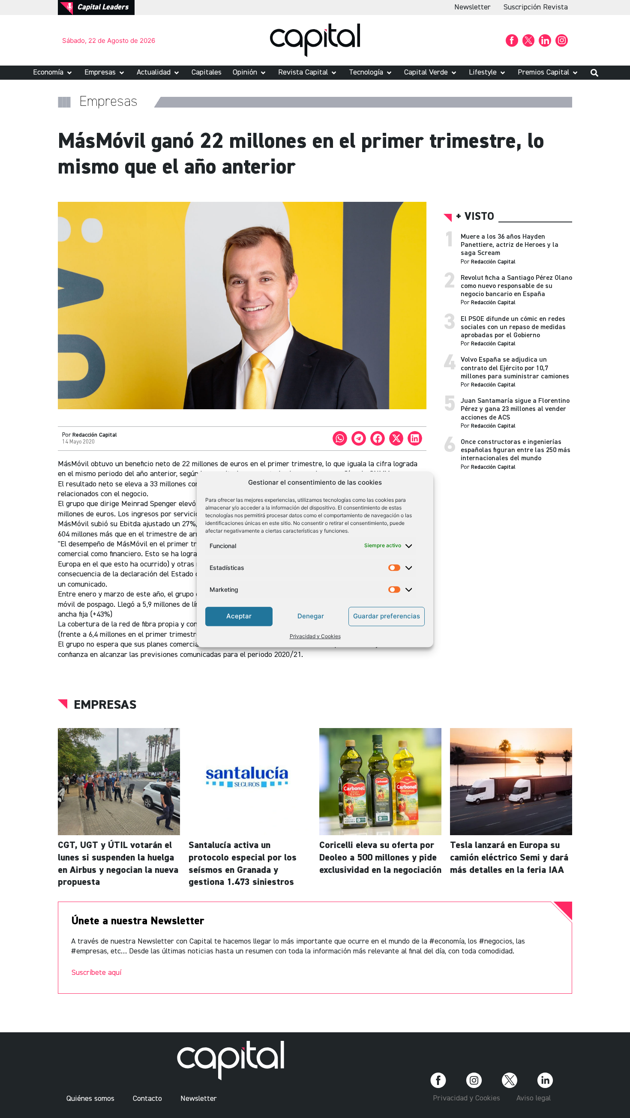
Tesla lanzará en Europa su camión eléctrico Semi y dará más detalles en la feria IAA (509, 858)
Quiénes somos (90, 1099)
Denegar (310, 616)
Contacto (147, 1099)
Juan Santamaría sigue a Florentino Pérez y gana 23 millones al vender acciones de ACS (515, 409)
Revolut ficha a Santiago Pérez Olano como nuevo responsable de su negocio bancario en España (516, 286)
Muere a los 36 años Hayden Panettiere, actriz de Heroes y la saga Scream (509, 245)
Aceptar (239, 616)
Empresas (105, 705)
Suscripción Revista (536, 7)
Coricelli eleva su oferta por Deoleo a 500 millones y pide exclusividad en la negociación (380, 858)
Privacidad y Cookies (315, 635)
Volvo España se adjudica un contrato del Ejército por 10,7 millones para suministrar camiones (515, 368)
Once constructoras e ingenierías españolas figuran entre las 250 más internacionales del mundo (515, 450)
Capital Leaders (102, 7)
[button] (53, 73)
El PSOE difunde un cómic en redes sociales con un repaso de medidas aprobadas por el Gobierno (513, 327)
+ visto (475, 217)
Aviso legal (533, 1098)
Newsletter (472, 7)
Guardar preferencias (386, 616)
